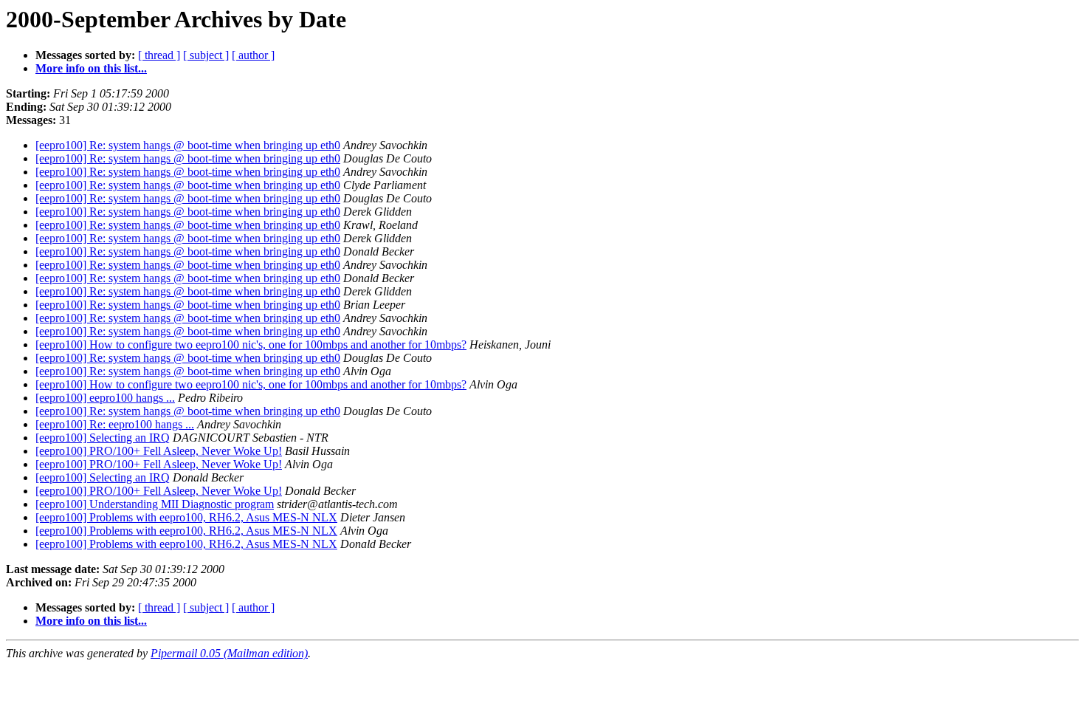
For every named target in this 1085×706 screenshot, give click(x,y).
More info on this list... (91, 68)
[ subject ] (206, 55)
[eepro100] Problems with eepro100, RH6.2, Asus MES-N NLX (186, 517)
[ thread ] (159, 55)
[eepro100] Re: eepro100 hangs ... (114, 424)
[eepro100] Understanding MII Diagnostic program (154, 504)
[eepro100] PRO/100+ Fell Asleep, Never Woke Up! (158, 451)
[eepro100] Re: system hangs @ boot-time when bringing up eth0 (187, 145)
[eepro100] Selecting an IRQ (102, 437)
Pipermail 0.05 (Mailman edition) (229, 653)
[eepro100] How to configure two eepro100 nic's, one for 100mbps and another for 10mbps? (250, 344)
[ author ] (253, 55)
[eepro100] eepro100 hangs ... (105, 397)
